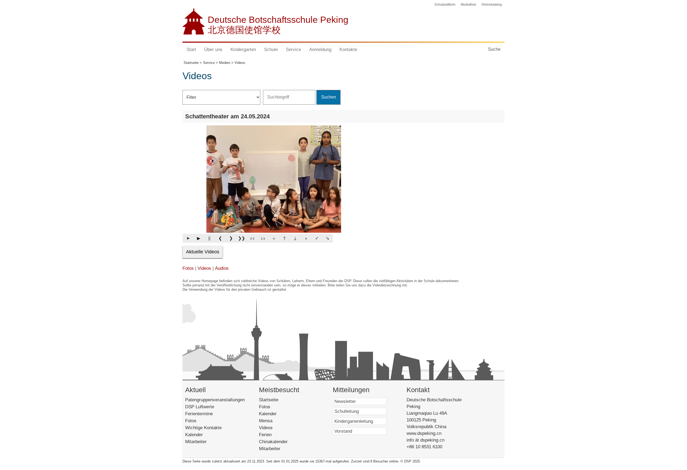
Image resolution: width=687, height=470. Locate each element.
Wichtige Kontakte (203, 427)
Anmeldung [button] (320, 49)
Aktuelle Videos (202, 251)
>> (263, 238)
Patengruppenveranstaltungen (215, 399)
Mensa (273, 420)
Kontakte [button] (348, 49)
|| (209, 238)
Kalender (194, 434)
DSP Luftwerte (199, 406)
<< (252, 238)
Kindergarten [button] (243, 49)
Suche (494, 49)
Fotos (188, 268)
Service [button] (293, 49)
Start (191, 49)
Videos (204, 268)
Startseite (277, 399)
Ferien (271, 434)
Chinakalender (279, 441)
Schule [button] (271, 49)
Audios (222, 268)
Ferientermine (199, 413)
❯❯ (241, 238)
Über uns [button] (213, 49)
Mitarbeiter (196, 441)
